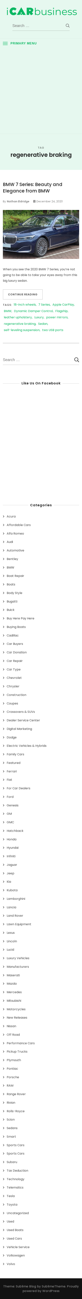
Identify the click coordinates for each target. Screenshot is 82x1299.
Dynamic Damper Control (33, 311)
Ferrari (12, 771)
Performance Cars (21, 1043)
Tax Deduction (17, 1170)
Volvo (11, 1264)
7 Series (44, 305)
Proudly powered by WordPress (51, 1288)
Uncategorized (18, 1213)
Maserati (13, 975)
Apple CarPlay (63, 305)
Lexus (11, 933)
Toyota (12, 1204)
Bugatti (12, 601)
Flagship (61, 311)
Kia (9, 881)
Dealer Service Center (23, 720)
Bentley (12, 559)
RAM (10, 1085)
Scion (11, 1119)
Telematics (15, 1187)
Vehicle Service (18, 1247)
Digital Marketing (19, 729)
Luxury (39, 317)
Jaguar (12, 865)
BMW (7, 311)
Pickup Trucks (17, 1051)
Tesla (11, 1196)
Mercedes (14, 992)
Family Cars (15, 754)
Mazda (12, 983)
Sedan (42, 324)
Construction (16, 695)
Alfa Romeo (15, 533)
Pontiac (12, 1068)
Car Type (14, 669)
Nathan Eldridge (18, 201)
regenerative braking (20, 324)
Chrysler (13, 686)
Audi (10, 542)
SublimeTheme (53, 1286)
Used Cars (14, 1238)
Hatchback (15, 831)
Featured (13, 763)
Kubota (12, 890)
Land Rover (15, 915)
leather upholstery (18, 317)
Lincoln (12, 941)
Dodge (12, 737)
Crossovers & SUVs (21, 712)
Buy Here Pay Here (20, 618)
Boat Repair (15, 576)
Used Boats (15, 1230)
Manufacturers (18, 967)
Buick (10, 610)
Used (10, 1221)
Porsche (13, 1077)
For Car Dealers (18, 788)
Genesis (12, 805)
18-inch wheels (25, 305)
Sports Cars (15, 1145)
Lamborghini (16, 899)
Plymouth (14, 1060)
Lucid (10, 949)
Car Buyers (15, 644)
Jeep (10, 873)
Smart (11, 1136)
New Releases (17, 1017)
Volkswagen (16, 1255)
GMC (10, 822)
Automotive (15, 550)
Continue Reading (23, 294)
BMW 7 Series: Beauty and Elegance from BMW (32, 187)
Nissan (11, 1026)
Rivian (11, 1102)
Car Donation (17, 652)
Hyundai (12, 847)
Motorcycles (16, 1009)
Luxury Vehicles (18, 958)
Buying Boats (16, 627)
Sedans (12, 1128)
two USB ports (52, 330)
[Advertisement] (41, 91)
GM (9, 814)
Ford (10, 797)
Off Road (13, 1034)
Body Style (14, 593)
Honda (11, 839)
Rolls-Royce (16, 1111)
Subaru (12, 1162)
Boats (11, 584)
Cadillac (13, 635)
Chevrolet (14, 678)
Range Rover (16, 1094)
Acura (11, 516)
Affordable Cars (19, 525)
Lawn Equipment (19, 924)
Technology (15, 1179)
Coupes (12, 703)
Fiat (9, 780)
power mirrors (57, 317)
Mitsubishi (14, 1001)
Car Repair (15, 661)
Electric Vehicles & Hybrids (27, 746)
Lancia (11, 907)
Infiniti (11, 856)
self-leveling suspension (22, 330)
